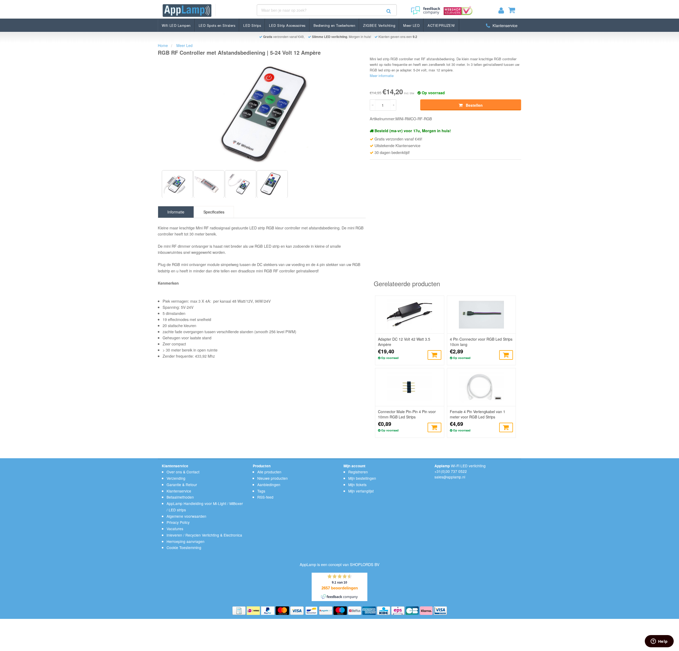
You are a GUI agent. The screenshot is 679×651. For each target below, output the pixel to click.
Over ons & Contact (183, 471)
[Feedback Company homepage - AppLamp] (425, 8)
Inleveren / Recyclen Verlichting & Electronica (204, 535)
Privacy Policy (178, 522)
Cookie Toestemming (184, 547)
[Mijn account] (503, 11)
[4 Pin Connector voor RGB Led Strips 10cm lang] (481, 314)
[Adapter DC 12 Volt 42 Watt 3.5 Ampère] (409, 314)
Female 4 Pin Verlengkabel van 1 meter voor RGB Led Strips (477, 414)
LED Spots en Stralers (217, 25)
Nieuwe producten (272, 478)
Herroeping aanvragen (185, 541)
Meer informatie (382, 75)
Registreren (358, 471)
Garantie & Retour (182, 484)
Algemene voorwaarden (186, 516)
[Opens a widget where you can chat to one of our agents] (659, 641)
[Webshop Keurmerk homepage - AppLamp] (457, 8)
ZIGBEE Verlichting (379, 25)
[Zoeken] (388, 11)
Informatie (175, 212)
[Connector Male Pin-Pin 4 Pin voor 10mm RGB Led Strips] (409, 387)
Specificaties (213, 212)
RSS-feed (265, 497)
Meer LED (411, 25)
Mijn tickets (357, 484)
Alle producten (269, 471)
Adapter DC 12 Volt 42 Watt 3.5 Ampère (404, 341)
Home (163, 45)
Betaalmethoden (180, 497)
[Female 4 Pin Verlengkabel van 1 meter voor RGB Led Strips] (481, 387)
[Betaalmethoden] (239, 610)
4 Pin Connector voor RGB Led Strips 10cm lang (481, 341)
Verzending (176, 478)
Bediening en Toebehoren (334, 25)
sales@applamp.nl (449, 476)
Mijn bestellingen (362, 478)
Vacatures (175, 528)
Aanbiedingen (268, 484)
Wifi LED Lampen (176, 25)
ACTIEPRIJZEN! (441, 25)
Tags (261, 491)
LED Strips (252, 25)
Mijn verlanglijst (361, 491)
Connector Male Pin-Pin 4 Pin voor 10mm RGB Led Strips (407, 414)
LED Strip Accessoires (287, 25)
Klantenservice (504, 25)
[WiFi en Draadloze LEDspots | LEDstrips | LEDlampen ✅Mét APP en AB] (187, 10)
